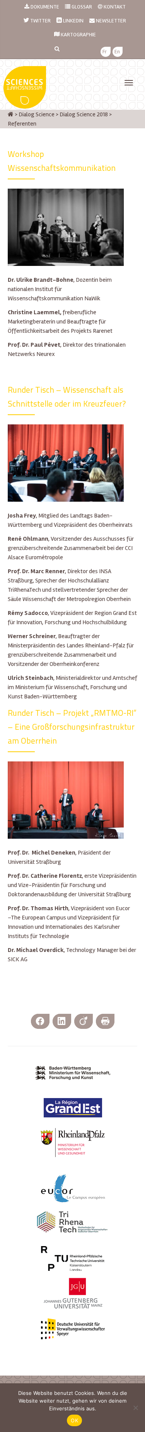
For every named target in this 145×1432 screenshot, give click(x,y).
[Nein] (135, 1408)
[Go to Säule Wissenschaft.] (11, 114)
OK (74, 1420)
